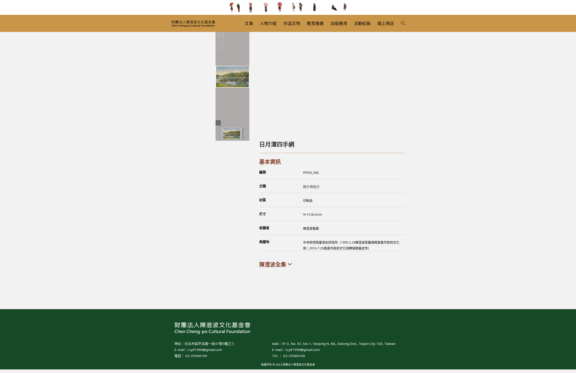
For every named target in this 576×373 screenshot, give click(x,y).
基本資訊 (270, 161)
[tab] (332, 264)
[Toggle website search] (403, 23)
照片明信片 (311, 186)
